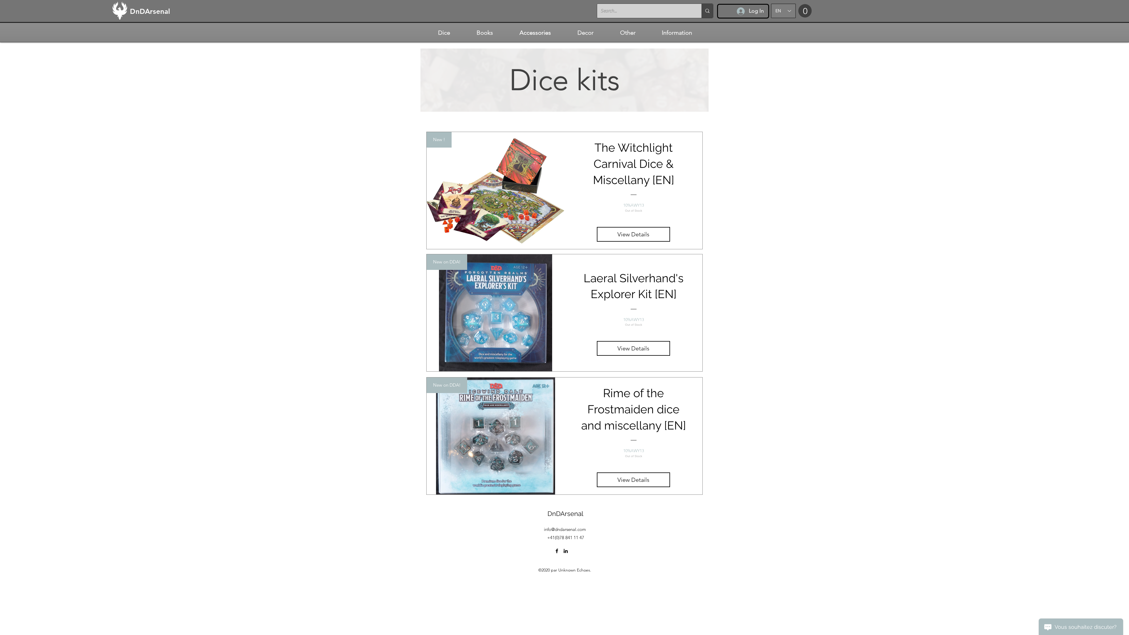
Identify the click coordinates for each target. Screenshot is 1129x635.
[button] (805, 10)
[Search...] (707, 11)
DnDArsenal (565, 513)
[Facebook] (557, 551)
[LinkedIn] (566, 551)
